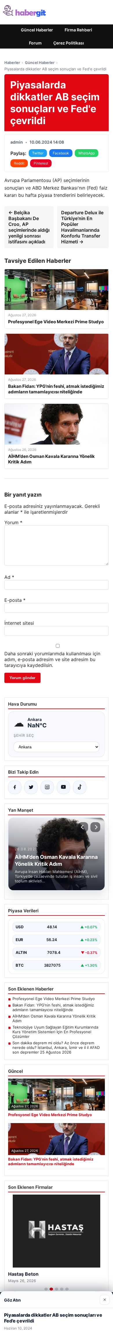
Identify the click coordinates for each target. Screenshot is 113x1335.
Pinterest (41, 163)
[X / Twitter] (31, 787)
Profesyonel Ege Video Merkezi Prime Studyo (53, 998)
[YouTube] (63, 787)
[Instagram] (47, 787)
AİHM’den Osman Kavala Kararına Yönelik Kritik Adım (54, 1018)
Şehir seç (24, 735)
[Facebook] (14, 787)
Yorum (13, 522)
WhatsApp (86, 153)
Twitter (37, 153)
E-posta (14, 600)
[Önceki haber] (83, 827)
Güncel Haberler (37, 29)
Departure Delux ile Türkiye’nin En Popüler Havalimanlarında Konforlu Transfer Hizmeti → (82, 227)
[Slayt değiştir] (46, 1289)
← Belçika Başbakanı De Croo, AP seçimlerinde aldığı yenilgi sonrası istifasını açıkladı (29, 227)
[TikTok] (79, 787)
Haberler (12, 62)
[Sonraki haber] (95, 827)
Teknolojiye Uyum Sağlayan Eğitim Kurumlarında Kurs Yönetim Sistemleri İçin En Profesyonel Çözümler (55, 1032)
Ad (9, 577)
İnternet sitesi (19, 623)
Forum (35, 42)
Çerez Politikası (68, 42)
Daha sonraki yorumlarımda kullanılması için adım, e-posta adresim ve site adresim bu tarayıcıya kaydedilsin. (52, 659)
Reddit (19, 163)
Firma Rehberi (78, 29)
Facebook (61, 153)
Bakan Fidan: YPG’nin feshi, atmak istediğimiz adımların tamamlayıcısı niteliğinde (53, 1007)
